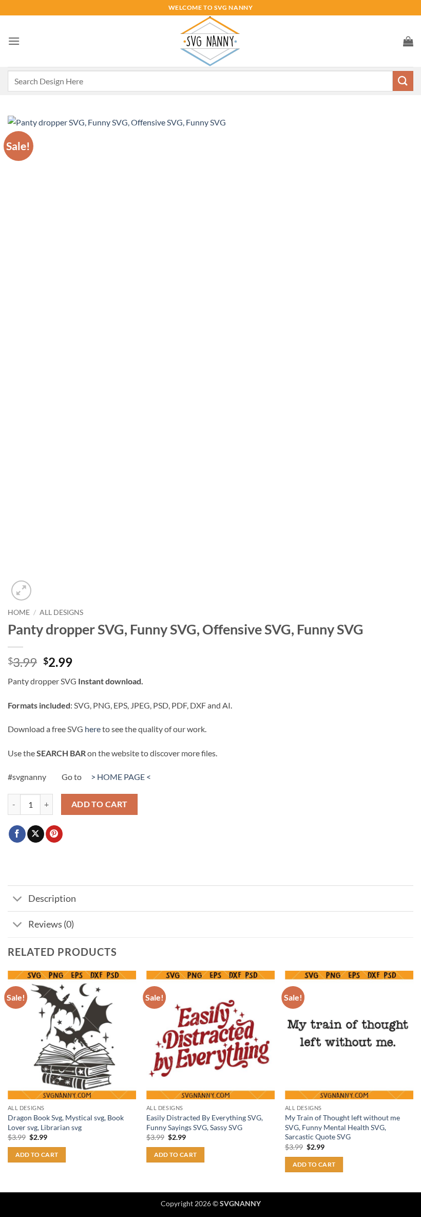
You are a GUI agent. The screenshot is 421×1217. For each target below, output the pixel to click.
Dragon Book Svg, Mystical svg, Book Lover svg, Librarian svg (66, 1122)
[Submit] (403, 81)
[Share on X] (35, 834)
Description (52, 898)
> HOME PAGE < (121, 777)
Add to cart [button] (37, 1154)
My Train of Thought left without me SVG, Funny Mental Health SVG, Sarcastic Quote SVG (342, 1127)
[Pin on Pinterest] (54, 834)
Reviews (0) (51, 924)
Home (19, 612)
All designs (61, 612)
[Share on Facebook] (17, 834)
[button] (14, 40)
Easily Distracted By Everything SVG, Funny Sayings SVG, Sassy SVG (204, 1122)
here (93, 729)
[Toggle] (18, 899)
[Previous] (8, 1081)
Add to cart (99, 804)
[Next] (412, 1081)
